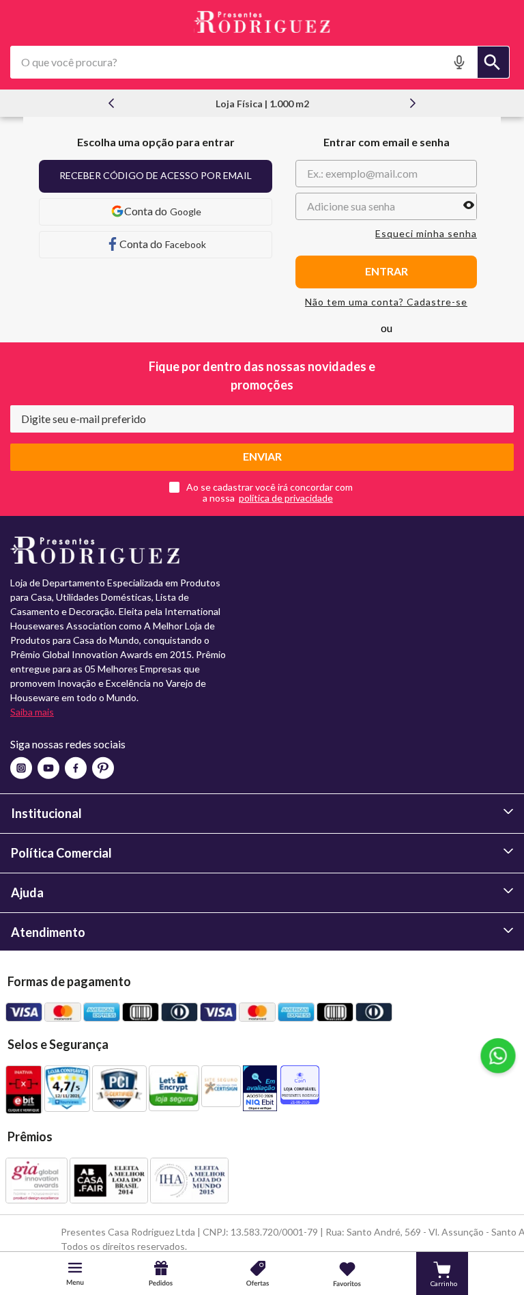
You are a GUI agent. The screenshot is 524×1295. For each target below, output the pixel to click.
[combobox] (260, 62)
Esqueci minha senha (426, 233)
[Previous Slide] (111, 103)
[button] (461, 62)
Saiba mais (32, 712)
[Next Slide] (413, 103)
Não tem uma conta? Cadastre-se (386, 302)
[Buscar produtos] (493, 62)
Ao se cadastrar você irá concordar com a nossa (269, 493)
